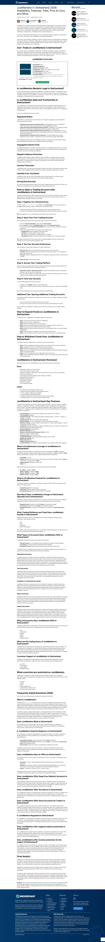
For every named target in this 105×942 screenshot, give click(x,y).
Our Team (49, 901)
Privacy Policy (86, 934)
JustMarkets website (31, 205)
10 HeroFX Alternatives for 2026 (82, 25)
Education (63, 906)
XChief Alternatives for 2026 (82, 30)
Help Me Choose (70, 2)
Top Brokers (64, 898)
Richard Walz (45, 21)
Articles (56, 2)
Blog (62, 909)
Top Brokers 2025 (80, 2)
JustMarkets (28, 702)
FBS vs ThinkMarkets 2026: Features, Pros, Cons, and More (82, 14)
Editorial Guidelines (52, 903)
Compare (50, 2)
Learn (62, 907)
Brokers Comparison (81, 11)
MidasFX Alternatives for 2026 (83, 19)
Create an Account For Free (42, 82)
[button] (88, 2)
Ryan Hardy (32, 21)
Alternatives (64, 901)
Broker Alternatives (81, 18)
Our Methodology (51, 904)
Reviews (44, 2)
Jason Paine (23, 21)
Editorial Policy (50, 906)
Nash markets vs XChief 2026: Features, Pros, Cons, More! (82, 36)
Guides (38, 2)
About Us (49, 898)
